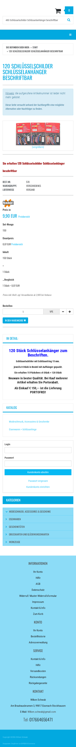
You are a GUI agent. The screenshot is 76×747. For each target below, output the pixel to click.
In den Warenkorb (14, 320)
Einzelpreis (8, 238)
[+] (69, 312)
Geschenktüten (17, 526)
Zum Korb (38, 614)
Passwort (9, 457)
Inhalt (6, 252)
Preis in (7, 209)
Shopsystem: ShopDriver (10, 744)
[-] (62, 312)
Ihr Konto (38, 571)
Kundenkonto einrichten (38, 486)
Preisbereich (24, 216)
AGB (38, 583)
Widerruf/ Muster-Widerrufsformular (38, 595)
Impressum (38, 602)
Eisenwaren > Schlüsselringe (23, 429)
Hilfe (38, 577)
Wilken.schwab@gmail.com (42, 711)
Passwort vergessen (38, 480)
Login (7, 444)
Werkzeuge (14, 542)
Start (35, 47)
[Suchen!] (69, 20)
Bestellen (7, 306)
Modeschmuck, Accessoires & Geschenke (29, 421)
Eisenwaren (15, 519)
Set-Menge (8, 224)
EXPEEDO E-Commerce (28, 744)
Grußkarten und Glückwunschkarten (29, 534)
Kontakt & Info (38, 608)
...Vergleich (8, 279)
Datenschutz (38, 589)
